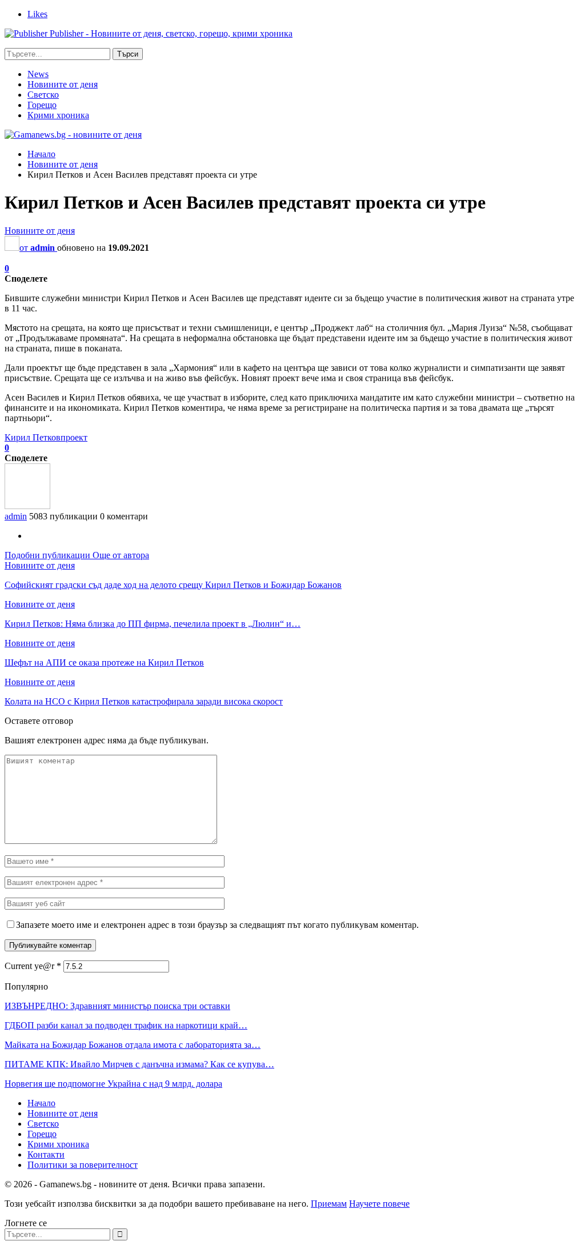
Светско (43, 94)
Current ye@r (33, 966)
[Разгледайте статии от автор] (27, 506)
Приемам (329, 1203)
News (38, 74)
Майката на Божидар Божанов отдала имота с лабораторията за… (133, 1045)
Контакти (46, 1154)
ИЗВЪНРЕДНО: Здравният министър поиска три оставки (117, 1006)
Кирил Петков (33, 437)
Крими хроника (58, 115)
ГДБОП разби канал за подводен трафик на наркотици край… (126, 1025)
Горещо (42, 105)
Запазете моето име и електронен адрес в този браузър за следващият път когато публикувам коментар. (217, 925)
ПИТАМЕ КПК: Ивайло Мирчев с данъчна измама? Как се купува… (139, 1064)
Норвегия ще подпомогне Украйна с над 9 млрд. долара (113, 1083)
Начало (41, 1103)
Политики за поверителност (82, 1165)
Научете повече (379, 1203)
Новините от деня (62, 84)
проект (74, 437)
